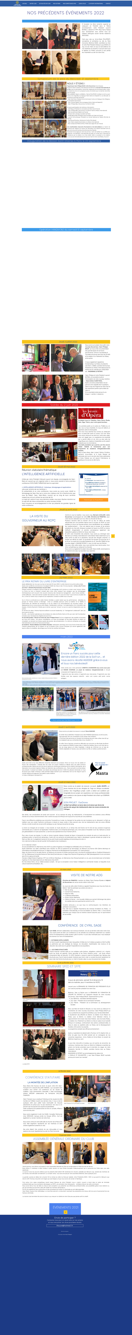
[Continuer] (113, 536)
